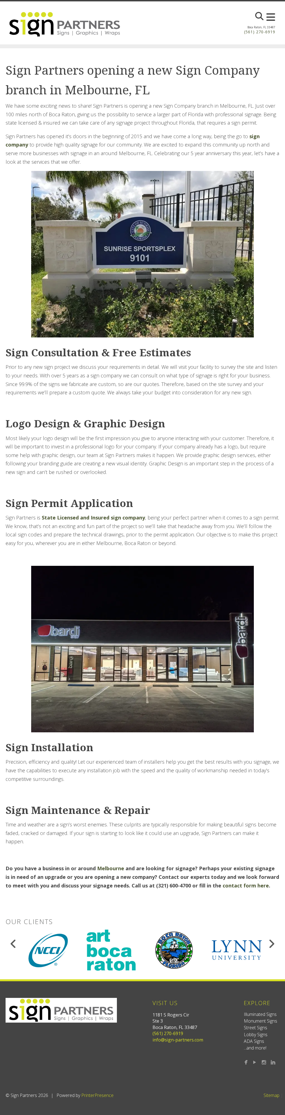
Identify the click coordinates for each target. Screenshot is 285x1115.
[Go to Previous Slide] (13, 943)
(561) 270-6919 (259, 31)
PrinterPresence (97, 1095)
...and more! (255, 1048)
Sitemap (271, 1095)
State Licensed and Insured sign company (93, 517)
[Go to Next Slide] (271, 943)
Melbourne (110, 868)
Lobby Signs (255, 1034)
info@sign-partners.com (178, 1040)
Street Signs (255, 1028)
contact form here (246, 885)
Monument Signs (260, 1021)
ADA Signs (254, 1041)
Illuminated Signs (260, 1014)
